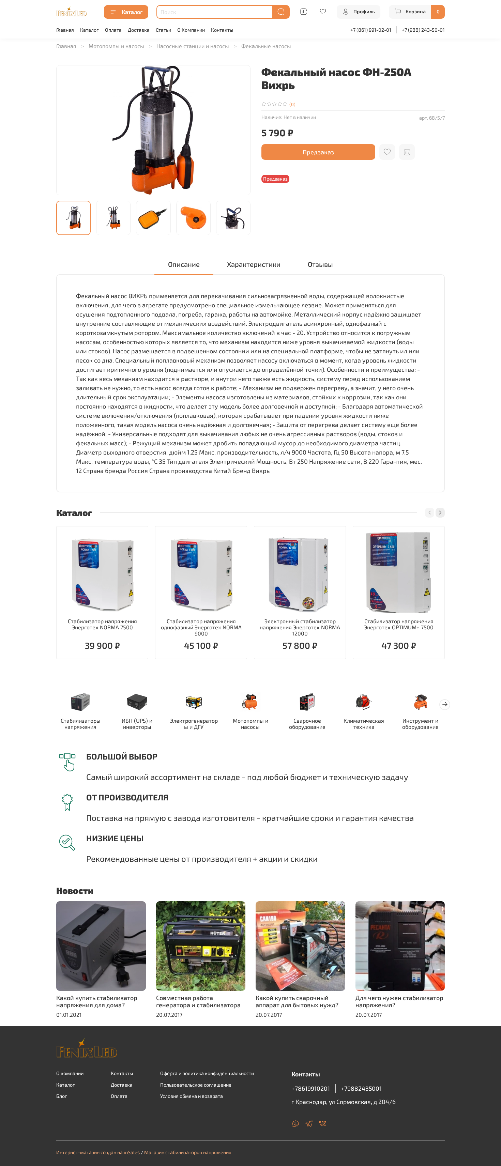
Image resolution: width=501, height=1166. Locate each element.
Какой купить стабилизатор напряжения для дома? (96, 1001)
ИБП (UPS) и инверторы (137, 723)
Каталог (132, 12)
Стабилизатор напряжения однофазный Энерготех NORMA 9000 (201, 627)
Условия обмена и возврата (191, 1096)
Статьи (163, 30)
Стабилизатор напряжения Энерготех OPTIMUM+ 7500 (399, 624)
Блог (61, 1096)
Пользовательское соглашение (195, 1085)
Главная (65, 30)
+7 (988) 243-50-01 (423, 30)
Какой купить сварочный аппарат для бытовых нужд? (297, 1001)
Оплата (113, 30)
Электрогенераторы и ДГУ (194, 723)
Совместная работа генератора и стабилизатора (198, 1001)
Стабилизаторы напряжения (81, 723)
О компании (70, 1073)
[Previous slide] (67, 130)
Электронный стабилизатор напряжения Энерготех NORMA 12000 (300, 627)
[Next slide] (239, 130)
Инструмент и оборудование (420, 723)
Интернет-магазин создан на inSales (98, 1152)
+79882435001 (361, 1088)
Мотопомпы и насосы (116, 46)
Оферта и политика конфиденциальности (207, 1073)
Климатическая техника (364, 723)
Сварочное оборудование (307, 723)
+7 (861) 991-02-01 (370, 30)
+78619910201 (310, 1088)
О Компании (191, 30)
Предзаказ (318, 152)
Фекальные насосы (266, 46)
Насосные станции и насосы (192, 46)
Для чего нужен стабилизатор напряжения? (399, 1001)
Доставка (139, 30)
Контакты (222, 30)
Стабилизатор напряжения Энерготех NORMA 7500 (102, 624)
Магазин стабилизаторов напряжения (187, 1152)
